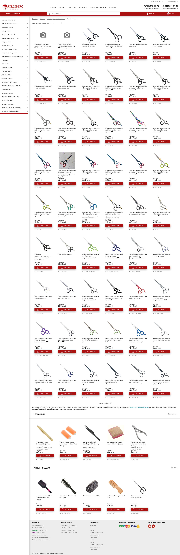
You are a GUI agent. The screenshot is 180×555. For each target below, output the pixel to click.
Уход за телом (6, 42)
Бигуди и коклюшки (8, 104)
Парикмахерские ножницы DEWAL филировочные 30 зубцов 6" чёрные (161, 382)
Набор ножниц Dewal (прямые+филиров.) (89, 45)
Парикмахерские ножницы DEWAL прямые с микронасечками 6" (138, 382)
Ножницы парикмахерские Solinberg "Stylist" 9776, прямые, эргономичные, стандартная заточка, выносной (114, 216)
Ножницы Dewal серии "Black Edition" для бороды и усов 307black (113, 46)
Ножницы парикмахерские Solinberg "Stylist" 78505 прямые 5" (90, 172)
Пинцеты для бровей (8, 34)
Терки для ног (6, 31)
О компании (93, 537)
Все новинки (172, 414)
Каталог (42, 19)
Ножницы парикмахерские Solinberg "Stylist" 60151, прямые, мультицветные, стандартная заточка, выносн (67, 174)
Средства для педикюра (9, 53)
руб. (171, 13)
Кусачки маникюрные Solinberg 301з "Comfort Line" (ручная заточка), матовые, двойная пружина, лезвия (138, 446)
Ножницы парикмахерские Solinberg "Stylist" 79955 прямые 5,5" (67, 214)
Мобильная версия (157, 1)
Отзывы (112, 7)
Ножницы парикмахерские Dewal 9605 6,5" (161, 45)
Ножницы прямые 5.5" (65, 254)
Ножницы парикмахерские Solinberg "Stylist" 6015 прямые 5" (43, 172)
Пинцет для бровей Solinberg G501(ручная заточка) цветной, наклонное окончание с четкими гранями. (44, 446)
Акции (53, 7)
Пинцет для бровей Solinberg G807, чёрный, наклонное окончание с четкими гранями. (91, 445)
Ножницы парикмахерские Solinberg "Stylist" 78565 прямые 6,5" (138, 172)
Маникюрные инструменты (10, 23)
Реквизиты (93, 525)
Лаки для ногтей (7, 67)
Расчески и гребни (7, 100)
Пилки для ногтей (7, 27)
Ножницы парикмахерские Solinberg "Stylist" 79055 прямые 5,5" (161, 172)
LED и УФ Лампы (6, 71)
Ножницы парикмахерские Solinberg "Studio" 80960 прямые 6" (138, 88)
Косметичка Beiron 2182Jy (91, 496)
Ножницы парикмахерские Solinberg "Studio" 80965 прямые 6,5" (161, 88)
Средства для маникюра (9, 49)
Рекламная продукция (96, 532)
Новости (92, 528)
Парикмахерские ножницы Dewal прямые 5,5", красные (138, 298)
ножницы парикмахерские (139, 407)
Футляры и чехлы (7, 89)
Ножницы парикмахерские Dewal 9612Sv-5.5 (43, 87)
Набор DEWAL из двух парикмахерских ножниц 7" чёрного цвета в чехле (42, 46)
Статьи (92, 530)
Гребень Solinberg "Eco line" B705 (116, 497)
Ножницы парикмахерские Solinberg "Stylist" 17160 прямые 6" (138, 130)
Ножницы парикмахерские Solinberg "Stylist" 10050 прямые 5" (67, 130)
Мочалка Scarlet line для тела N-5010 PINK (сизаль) (115, 443)
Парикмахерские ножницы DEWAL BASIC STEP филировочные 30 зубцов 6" (138, 257)
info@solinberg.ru (41, 535)
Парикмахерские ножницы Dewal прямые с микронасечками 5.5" (114, 256)
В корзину (44, 58)
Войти (151, 14)
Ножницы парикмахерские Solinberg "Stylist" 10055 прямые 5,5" (90, 130)
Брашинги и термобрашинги (11, 97)
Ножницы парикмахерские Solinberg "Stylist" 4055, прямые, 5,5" (161, 130)
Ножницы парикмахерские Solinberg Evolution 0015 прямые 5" (161, 214)
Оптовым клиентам (98, 7)
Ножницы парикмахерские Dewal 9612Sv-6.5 (67, 87)
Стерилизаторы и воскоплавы (11, 86)
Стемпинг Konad (7, 78)
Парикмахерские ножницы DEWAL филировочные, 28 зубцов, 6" (114, 298)
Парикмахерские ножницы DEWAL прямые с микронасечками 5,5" (90, 298)
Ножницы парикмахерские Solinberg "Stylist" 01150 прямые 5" (43, 130)
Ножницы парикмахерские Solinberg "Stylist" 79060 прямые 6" (43, 214)
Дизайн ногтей (6, 75)
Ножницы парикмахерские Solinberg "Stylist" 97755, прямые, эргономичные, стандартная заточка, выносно (90, 216)
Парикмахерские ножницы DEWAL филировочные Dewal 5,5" (67, 340)
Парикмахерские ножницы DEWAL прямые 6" (161, 255)
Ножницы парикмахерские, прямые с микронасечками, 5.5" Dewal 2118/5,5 (43, 257)
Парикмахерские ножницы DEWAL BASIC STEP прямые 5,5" (43, 382)
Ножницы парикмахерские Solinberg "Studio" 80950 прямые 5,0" (90, 88)
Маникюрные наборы (8, 20)
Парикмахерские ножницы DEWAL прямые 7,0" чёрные (114, 382)
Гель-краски (5, 64)
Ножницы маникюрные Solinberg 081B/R (138, 497)
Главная (35, 19)
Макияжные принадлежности (11, 38)
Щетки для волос (7, 93)
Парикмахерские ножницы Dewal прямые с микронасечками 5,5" (90, 256)
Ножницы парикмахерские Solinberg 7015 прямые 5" (138, 213)
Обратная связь (173, 1)
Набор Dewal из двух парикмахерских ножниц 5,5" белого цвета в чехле (66, 46)
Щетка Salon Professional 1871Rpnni (68, 497)
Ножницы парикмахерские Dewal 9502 (138, 45)
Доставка (72, 7)
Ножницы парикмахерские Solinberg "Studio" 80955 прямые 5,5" (114, 88)
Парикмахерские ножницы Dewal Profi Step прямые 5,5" (90, 340)
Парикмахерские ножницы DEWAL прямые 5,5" (43, 297)
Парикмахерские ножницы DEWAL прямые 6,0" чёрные (90, 382)
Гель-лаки (5, 60)
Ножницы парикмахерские (10, 111)
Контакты (83, 7)
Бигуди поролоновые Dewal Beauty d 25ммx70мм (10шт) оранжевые (68, 444)
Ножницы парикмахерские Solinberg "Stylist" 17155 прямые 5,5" (114, 130)
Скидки (62, 7)
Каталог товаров (13, 14)
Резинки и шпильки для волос (11, 108)
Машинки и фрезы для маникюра (12, 56)
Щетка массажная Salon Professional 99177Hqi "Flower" (43, 497)
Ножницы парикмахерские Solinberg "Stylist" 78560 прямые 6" (114, 172)
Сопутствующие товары (9, 82)
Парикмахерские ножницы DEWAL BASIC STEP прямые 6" (161, 340)
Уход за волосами (7, 45)
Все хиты (174, 468)
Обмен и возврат (95, 535)
